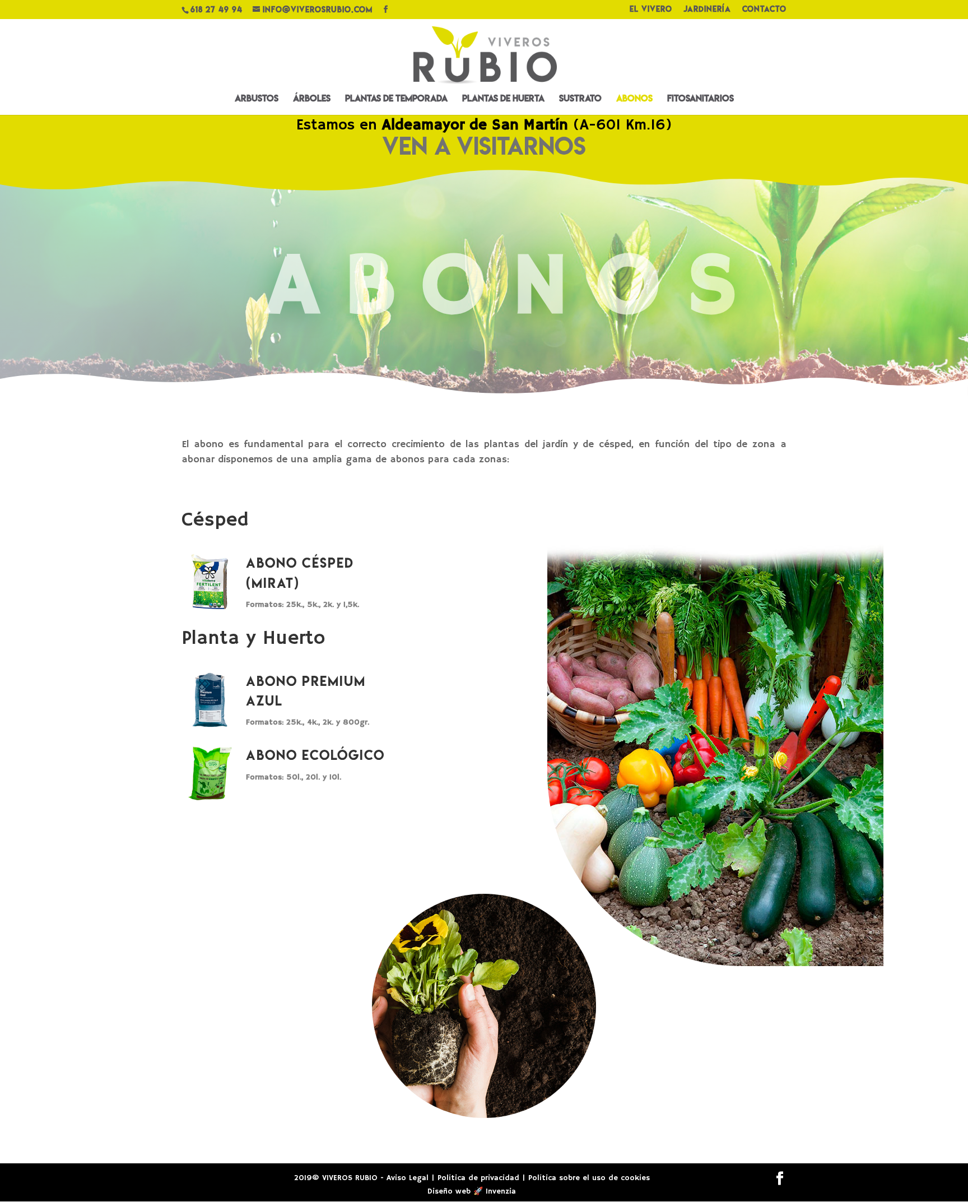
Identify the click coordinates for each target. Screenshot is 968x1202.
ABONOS (634, 99)
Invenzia (501, 1191)
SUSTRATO (580, 99)
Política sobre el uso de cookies (589, 1178)
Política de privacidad (478, 1178)
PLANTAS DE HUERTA (503, 99)
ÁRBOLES (312, 99)
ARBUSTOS (256, 99)
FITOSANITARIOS (700, 99)
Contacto (764, 10)
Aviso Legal (408, 1178)
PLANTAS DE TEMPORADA (396, 99)
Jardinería (707, 10)
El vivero (651, 10)
